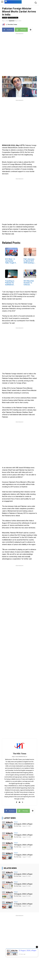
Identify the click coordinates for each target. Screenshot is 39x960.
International (13, 17)
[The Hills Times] (4, 24)
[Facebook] (16, 802)
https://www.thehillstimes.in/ (19, 756)
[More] (30, 30)
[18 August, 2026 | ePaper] (7, 846)
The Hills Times (12, 24)
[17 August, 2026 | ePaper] (7, 856)
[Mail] (19, 802)
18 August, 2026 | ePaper (23, 845)
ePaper (16, 821)
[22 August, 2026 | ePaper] (7, 825)
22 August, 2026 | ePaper (23, 824)
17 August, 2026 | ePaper (23, 855)
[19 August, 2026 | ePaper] (7, 836)
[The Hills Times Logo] (13, 2)
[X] (22, 802)
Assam (5, 17)
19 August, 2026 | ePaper (23, 835)
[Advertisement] (19, 54)
